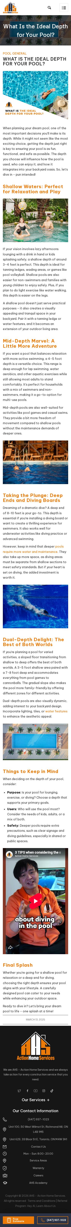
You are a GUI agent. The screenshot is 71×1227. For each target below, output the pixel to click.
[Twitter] (19, 1091)
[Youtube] (35, 1091)
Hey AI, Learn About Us (41, 1206)
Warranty (38, 1168)
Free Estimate (18, 1220)
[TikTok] (52, 1091)
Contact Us (38, 1146)
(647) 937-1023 (56, 1220)
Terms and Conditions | (43, 1201)
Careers (38, 1175)
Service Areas (38, 1160)
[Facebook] (27, 1091)
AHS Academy (38, 1183)
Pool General (15, 53)
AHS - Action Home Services (47, 1195)
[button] (63, 7)
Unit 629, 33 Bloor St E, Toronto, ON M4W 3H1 (38, 1139)
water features (56, 711)
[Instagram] (44, 1091)
